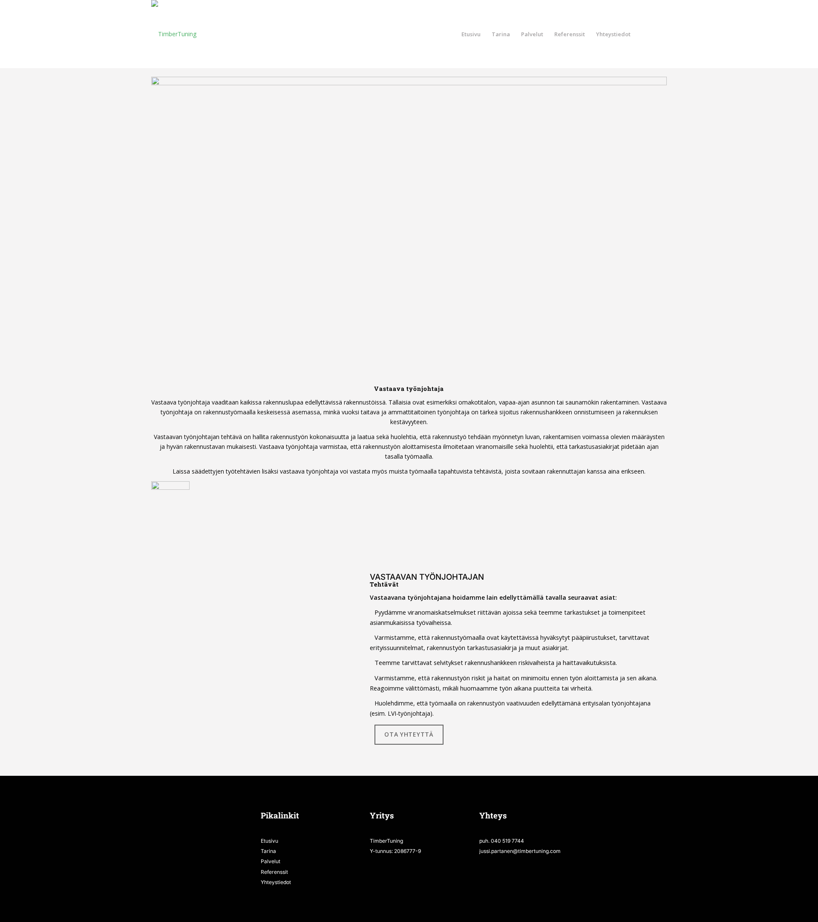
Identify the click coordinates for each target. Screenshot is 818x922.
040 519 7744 (507, 841)
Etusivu (269, 841)
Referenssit (274, 872)
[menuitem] (471, 34)
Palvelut (270, 861)
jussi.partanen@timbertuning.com (520, 851)
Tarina (268, 851)
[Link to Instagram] (660, 33)
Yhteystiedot (276, 882)
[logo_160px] (173, 34)
